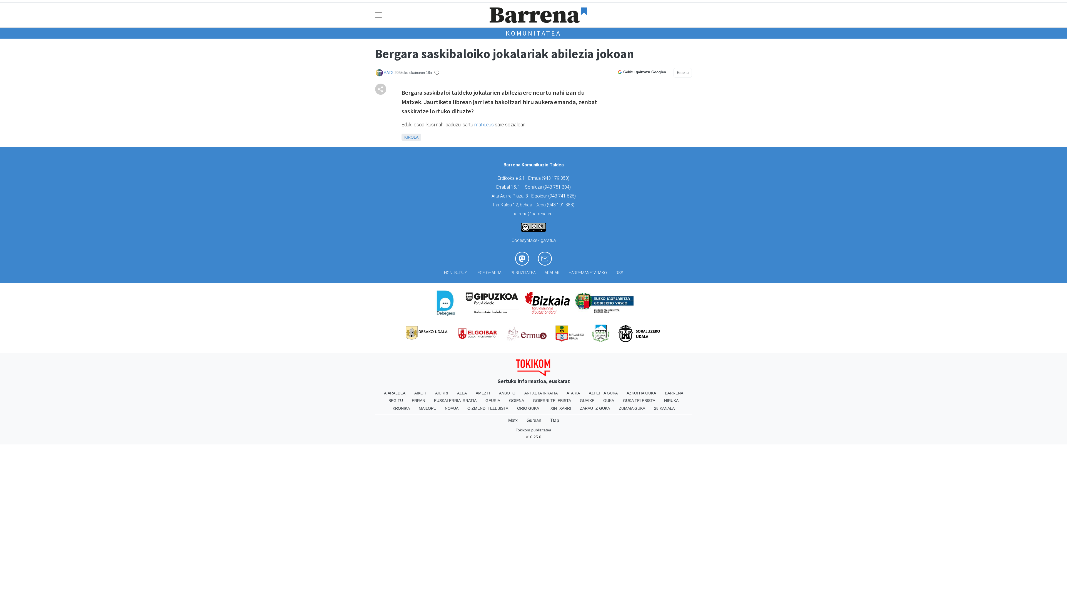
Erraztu (683, 73)
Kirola (411, 137)
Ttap (554, 420)
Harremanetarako (588, 273)
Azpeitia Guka (603, 393)
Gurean (534, 420)
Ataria (573, 393)
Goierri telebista (552, 400)
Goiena (516, 400)
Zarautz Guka (595, 408)
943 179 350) (556, 178)
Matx (513, 420)
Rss (619, 273)
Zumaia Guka (632, 408)
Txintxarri (559, 408)
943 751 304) (558, 187)
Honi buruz (455, 273)
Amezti (483, 393)
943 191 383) (561, 205)
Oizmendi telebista (487, 408)
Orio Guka (528, 408)
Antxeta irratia (541, 393)
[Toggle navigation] (379, 15)
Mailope (427, 408)
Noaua (451, 408)
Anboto (507, 393)
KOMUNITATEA (533, 33)
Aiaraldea (394, 393)
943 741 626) (563, 196)
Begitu (395, 400)
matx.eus (484, 125)
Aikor (420, 393)
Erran (418, 400)
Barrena (674, 393)
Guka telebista (639, 400)
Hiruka (671, 400)
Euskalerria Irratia (455, 400)
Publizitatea (523, 273)
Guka (608, 400)
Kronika (401, 408)
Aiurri (441, 393)
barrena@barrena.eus (533, 213)
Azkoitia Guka (641, 393)
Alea (462, 393)
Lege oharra (489, 273)
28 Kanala (664, 408)
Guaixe (587, 400)
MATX (388, 73)
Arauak (552, 273)
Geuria (492, 400)
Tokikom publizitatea (533, 430)
